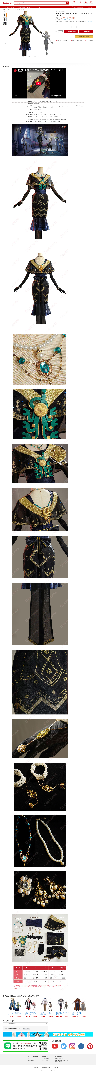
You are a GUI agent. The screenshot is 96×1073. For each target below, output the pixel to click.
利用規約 (36, 1067)
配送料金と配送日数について (61, 1060)
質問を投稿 (26, 1028)
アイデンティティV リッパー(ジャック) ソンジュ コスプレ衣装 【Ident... (78, 1013)
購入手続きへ (86, 31)
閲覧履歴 (86, 3)
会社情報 (56, 1067)
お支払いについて (59, 1058)
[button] (5, 12)
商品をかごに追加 (71, 31)
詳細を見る (90, 21)
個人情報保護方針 (46, 1067)
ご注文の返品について (65, 19)
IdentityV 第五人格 (20, 9)
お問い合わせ (31, 1060)
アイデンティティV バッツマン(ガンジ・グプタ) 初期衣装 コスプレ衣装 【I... (46, 1013)
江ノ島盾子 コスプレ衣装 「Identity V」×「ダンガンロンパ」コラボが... (30, 1013)
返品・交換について (59, 1061)
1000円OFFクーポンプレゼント (26, 7)
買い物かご (74, 3)
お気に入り (80, 3)
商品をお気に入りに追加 (61, 40)
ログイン (90, 7)
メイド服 (38, 7)
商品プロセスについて (46, 1060)
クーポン (43, 1061)
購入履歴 (91, 3)
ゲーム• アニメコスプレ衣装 (8, 9)
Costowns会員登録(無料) (80, 7)
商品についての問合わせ (76, 40)
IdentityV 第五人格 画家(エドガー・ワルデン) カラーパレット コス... (62, 1013)
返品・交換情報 (89, 40)
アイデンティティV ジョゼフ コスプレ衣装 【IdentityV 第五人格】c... (14, 1013)
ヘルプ (29, 1058)
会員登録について (45, 1058)
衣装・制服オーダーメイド (10, 7)
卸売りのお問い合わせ (84, 36)
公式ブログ (52, 1070)
